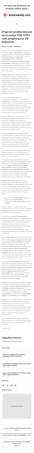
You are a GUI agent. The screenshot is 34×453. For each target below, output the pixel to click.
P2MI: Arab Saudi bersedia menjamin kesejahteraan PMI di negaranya (14, 355)
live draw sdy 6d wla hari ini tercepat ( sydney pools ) (17, 429)
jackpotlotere (6, 328)
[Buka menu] (17, 24)
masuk (9, 341)
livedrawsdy (17, 46)
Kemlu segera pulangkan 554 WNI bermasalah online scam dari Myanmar (17, 373)
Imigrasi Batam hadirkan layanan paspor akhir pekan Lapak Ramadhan (17, 364)
